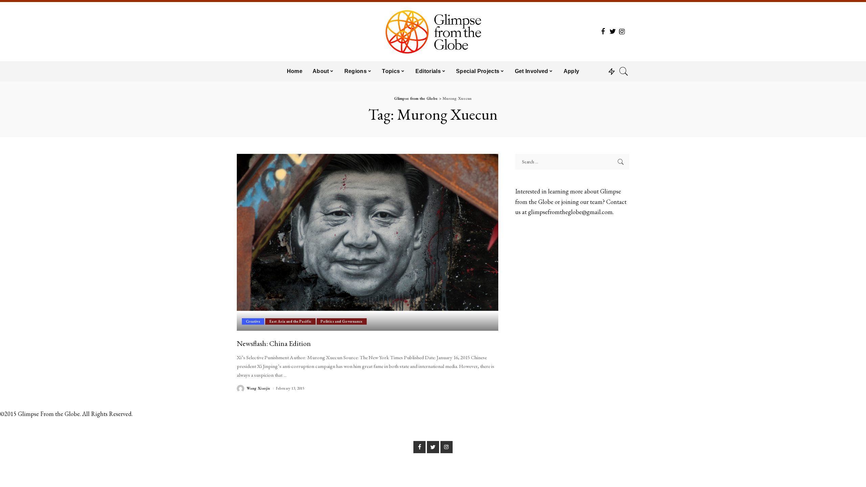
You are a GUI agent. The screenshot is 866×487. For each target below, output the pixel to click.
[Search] (623, 71)
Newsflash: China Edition (274, 343)
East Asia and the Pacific (290, 321)
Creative (253, 321)
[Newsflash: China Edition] (367, 242)
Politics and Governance (342, 321)
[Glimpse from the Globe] (433, 31)
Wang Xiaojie (259, 388)
